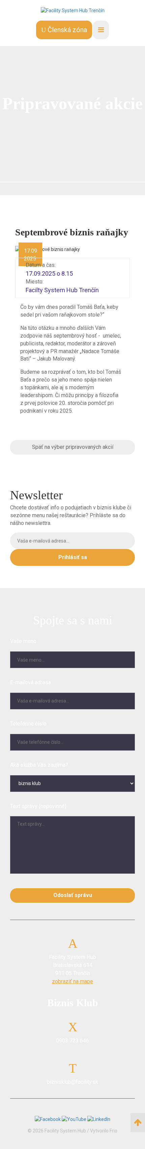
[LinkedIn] (98, 1119)
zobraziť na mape (72, 981)
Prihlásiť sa (72, 557)
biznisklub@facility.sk (72, 1082)
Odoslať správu (72, 895)
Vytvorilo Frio (103, 1130)
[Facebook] (48, 1119)
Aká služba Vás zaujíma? (39, 765)
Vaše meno (23, 641)
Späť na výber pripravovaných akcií (72, 447)
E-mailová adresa (30, 682)
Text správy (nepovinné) (38, 806)
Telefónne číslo (28, 723)
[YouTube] (74, 1119)
